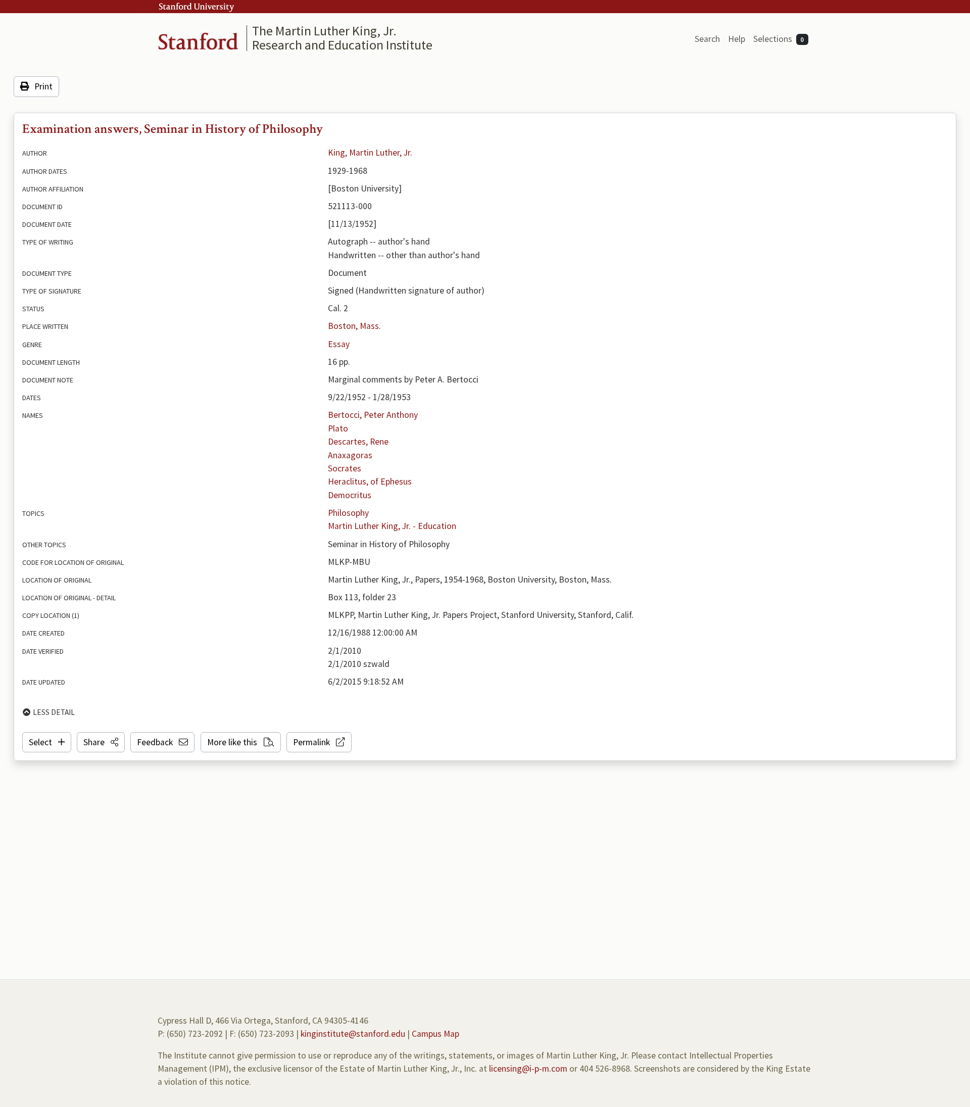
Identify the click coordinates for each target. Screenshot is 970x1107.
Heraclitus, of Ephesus (370, 481)
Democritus (349, 495)
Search (707, 38)
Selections (778, 38)
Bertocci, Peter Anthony (373, 414)
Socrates (344, 468)
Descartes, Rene (358, 441)
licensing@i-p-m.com (528, 1068)
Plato (338, 428)
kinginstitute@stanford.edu (353, 1033)
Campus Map (435, 1033)
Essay (339, 344)
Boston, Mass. (354, 325)
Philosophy (348, 512)
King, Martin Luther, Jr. (370, 152)
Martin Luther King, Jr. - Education (392, 526)
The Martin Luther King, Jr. (324, 30)
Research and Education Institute (342, 44)
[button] (101, 742)
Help (736, 38)
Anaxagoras (350, 455)
